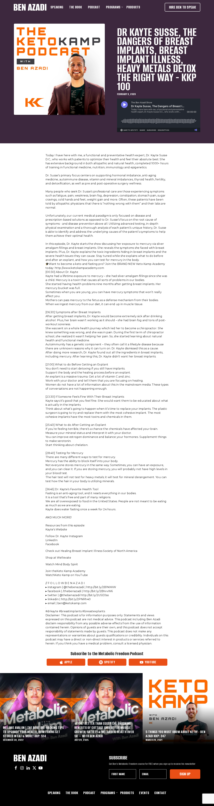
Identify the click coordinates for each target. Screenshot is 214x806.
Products (133, 7)
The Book (75, 7)
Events (144, 792)
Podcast (94, 7)
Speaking (56, 7)
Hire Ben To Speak (182, 7)
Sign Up (185, 774)
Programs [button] (113, 7)
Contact (160, 792)
